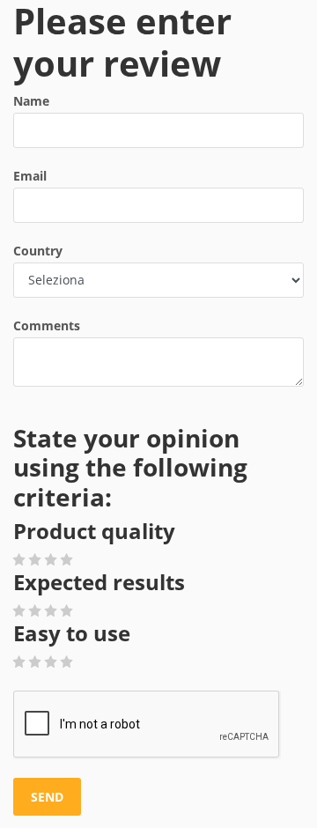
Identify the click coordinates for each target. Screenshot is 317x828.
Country (38, 250)
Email (30, 175)
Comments (46, 325)
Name (31, 100)
